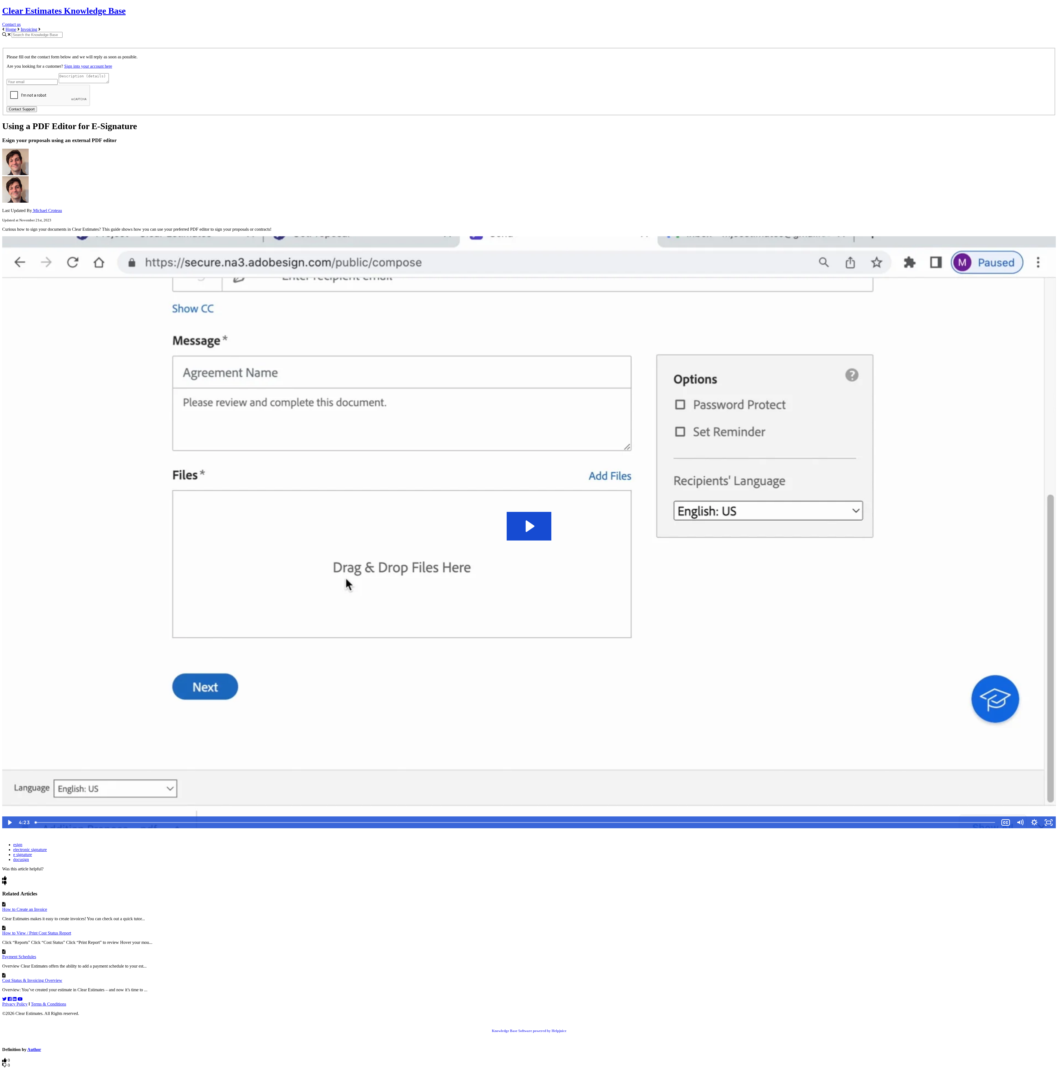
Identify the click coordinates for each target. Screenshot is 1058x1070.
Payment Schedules (19, 956)
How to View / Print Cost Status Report (36, 933)
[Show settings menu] (1034, 822)
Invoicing (29, 29)
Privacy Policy (15, 1004)
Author (34, 1049)
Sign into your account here (88, 66)
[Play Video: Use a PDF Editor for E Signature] (529, 526)
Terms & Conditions (48, 1004)
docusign (21, 859)
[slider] (515, 822)
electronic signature (30, 849)
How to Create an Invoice (24, 909)
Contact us (11, 24)
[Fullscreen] (1048, 822)
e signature (22, 854)
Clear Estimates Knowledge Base (64, 11)
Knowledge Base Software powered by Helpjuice (529, 1031)
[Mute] (1020, 822)
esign (17, 844)
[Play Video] (9, 822)
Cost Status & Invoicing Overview (32, 980)
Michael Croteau (47, 210)
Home (11, 29)
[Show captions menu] (1005, 822)
